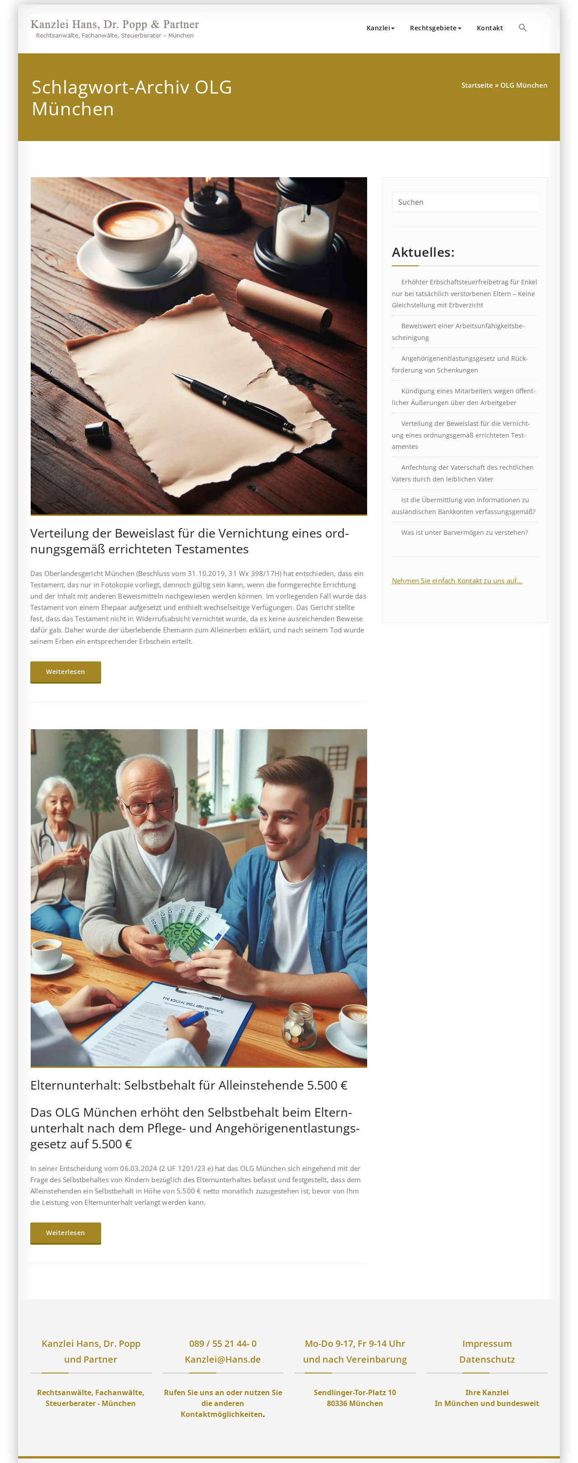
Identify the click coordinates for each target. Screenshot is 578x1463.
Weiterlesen (65, 671)
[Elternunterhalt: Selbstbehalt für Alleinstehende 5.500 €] (199, 902)
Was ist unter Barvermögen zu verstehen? (464, 532)
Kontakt (490, 28)
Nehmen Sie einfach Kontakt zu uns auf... (457, 580)
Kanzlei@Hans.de (223, 1359)
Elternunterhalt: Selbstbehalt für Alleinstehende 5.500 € (188, 1084)
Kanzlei (379, 28)
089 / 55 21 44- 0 (222, 1343)
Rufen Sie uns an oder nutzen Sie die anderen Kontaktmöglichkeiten (223, 1403)
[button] (523, 27)
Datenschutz (487, 1359)
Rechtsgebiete (433, 28)
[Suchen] (545, 29)
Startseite (477, 85)
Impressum (487, 1343)
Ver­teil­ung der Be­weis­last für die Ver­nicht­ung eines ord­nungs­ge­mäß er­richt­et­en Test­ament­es (189, 540)
